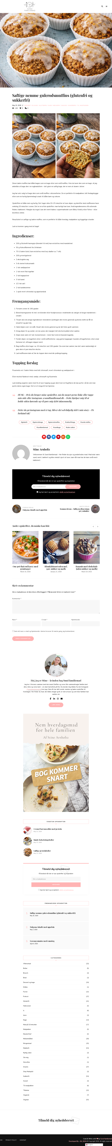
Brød (24, 978)
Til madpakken (82, 105)
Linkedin (54, 698)
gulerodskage (38, 422)
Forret (25, 992)
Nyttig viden (27, 1053)
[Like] (44, 437)
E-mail (44, 620)
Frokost (25, 996)
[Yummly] (63, 437)
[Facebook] (49, 437)
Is (23, 1011)
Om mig (25, 1057)
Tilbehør (26, 1090)
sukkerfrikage (70, 422)
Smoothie (26, 1062)
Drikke (25, 987)
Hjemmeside (75, 620)
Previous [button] (93, 526)
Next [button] (97, 526)
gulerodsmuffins (54, 422)
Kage (50, 105)
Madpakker (27, 1029)
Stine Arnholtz (41, 449)
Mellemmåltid (27, 1039)
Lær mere (56, 705)
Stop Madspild (28, 1071)
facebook (50, 698)
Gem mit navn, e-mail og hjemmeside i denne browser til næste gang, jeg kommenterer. (44, 631)
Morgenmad (27, 1043)
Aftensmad (27, 964)
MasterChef (27, 1034)
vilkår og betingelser (67, 492)
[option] (25, 552)
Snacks (64, 105)
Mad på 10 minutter (30, 1025)
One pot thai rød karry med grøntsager (25, 567)
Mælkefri (56, 105)
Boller (25, 968)
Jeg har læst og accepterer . (56, 492)
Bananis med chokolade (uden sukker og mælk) (87, 567)
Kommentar (16, 599)
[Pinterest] (58, 437)
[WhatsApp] (68, 437)
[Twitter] (53, 437)
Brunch (25, 973)
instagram (58, 698)
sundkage (57, 427)
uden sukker (71, 427)
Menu (106, 6)
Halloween (27, 1006)
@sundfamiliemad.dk (34, 689)
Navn (14, 620)
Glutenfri (43, 105)
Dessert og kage (31, 105)
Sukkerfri (72, 105)
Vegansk (26, 1095)
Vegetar (26, 1100)
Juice (24, 1015)
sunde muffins (85, 422)
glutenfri (24, 422)
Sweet (25, 1081)
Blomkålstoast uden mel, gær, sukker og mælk (56, 567)
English (90, 1144)
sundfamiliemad (43, 427)
